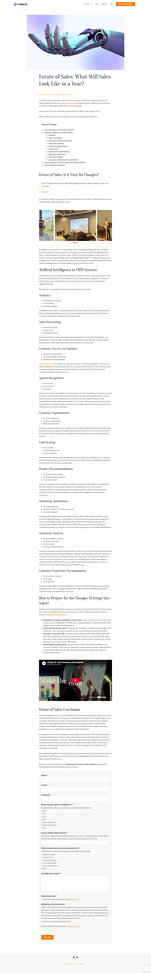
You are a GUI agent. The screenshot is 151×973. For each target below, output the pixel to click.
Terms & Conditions (80, 964)
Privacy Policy (75, 899)
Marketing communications (53, 904)
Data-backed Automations (51, 866)
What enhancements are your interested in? (60, 848)
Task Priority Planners (49, 860)
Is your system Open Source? (53, 833)
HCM (44, 817)
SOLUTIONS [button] (87, 4)
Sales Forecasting (55, 138)
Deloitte (45, 191)
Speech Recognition (56, 143)
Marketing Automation (57, 154)
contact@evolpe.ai (72, 926)
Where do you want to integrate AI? (56, 804)
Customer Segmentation (57, 146)
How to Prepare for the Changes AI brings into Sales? (64, 162)
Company (45, 795)
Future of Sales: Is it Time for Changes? (59, 129)
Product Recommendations (59, 151)
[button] (91, 4)
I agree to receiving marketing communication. (57, 921)
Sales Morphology (68, 103)
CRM (53, 94)
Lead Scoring (53, 149)
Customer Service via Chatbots (60, 140)
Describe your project (50, 873)
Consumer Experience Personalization (63, 160)
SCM (44, 819)
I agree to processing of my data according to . (61, 899)
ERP (44, 814)
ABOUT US (104, 4)
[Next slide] (110, 225)
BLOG (96, 4)
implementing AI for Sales (56, 614)
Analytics (51, 135)
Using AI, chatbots (46, 364)
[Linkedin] (77, 957)
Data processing (48, 896)
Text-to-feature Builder (50, 863)
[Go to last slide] (40, 225)
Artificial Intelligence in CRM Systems (58, 132)
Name (43, 775)
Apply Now (47, 937)
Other (44, 828)
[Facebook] (74, 957)
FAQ (111, 4)
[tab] (73, 242)
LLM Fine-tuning (48, 857)
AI (49, 94)
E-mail (44, 785)
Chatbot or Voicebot (49, 854)
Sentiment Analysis (55, 157)
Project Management (49, 822)
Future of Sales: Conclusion (54, 165)
